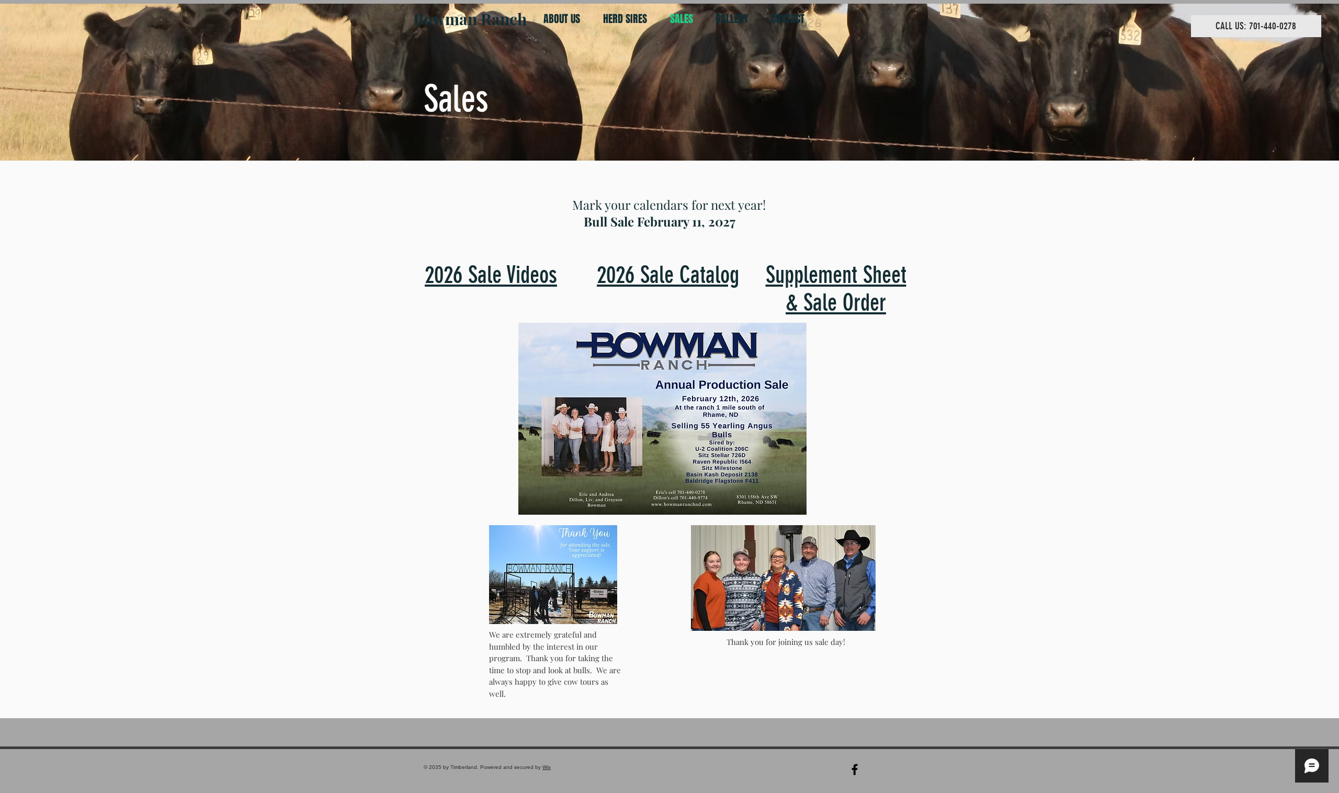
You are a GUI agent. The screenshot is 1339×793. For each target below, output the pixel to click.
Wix (546, 767)
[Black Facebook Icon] (854, 769)
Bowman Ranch (470, 18)
